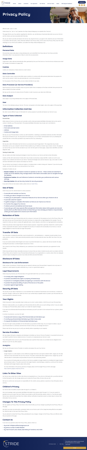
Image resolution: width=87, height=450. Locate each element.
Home (14, 3)
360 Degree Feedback (66, 3)
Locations (26, 3)
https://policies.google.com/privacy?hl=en (14, 368)
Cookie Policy (34, 184)
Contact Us (82, 2)
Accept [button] (74, 447)
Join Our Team (50, 3)
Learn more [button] (67, 444)
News (58, 3)
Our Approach (34, 3)
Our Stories (42, 3)
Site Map (62, 444)
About (19, 3)
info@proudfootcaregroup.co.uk (19, 425)
